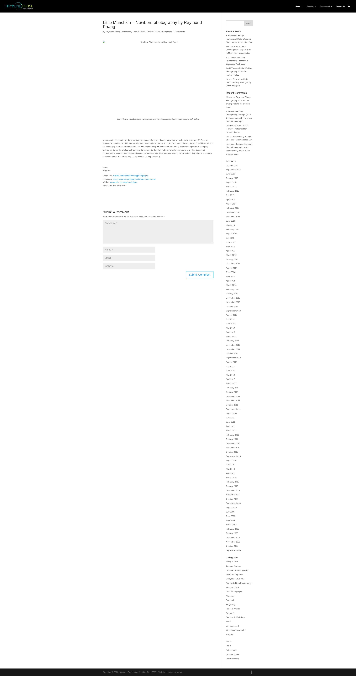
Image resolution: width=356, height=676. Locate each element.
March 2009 (231, 524)
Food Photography (234, 592)
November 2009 (233, 495)
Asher (179, 672)
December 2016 (233, 212)
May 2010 (230, 469)
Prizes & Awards (233, 609)
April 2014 (230, 281)
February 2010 (232, 482)
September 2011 (233, 409)
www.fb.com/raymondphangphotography (130, 175)
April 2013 (230, 332)
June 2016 (230, 221)
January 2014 (232, 293)
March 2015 (231, 255)
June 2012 (230, 371)
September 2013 (233, 311)
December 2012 (233, 345)
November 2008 (233, 542)
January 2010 (232, 486)
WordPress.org (232, 659)
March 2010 (231, 478)
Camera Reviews (233, 566)
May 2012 (230, 375)
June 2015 (230, 242)
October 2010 (232, 452)
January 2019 (232, 178)
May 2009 (230, 520)
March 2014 (231, 285)
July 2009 (230, 512)
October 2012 (232, 353)
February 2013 (232, 341)
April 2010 (230, 473)
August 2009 (231, 507)
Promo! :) (230, 613)
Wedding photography (235, 630)
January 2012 (232, 392)
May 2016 (230, 225)
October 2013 (232, 306)
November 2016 (233, 216)
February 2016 (232, 229)
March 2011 (231, 430)
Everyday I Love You (235, 579)
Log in (228, 646)
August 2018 (231, 182)
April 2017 (230, 199)
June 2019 (230, 174)
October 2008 (232, 546)
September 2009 (233, 503)
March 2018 (231, 186)
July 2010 (230, 465)
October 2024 (232, 165)
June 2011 (230, 422)
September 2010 (233, 456)
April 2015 (230, 251)
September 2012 (233, 358)
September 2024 (233, 169)
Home (298, 6)
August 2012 (231, 362)
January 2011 (232, 439)
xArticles (229, 634)
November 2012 (233, 349)
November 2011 (233, 400)
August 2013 (231, 315)
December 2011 (233, 396)
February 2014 (232, 289)
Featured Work (232, 587)
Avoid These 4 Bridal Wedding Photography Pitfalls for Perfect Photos (239, 71)
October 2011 (232, 405)
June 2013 (230, 323)
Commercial (325, 6)
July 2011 (230, 418)
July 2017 (230, 195)
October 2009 (232, 499)
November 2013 (233, 302)
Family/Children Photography (159, 32)
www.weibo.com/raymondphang (124, 182)
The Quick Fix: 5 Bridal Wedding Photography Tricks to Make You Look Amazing (238, 49)
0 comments (179, 32)
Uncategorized (232, 626)
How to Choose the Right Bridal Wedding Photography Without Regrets (238, 82)
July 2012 (230, 366)
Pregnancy (230, 604)
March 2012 (231, 383)
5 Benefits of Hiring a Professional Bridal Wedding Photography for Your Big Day (239, 38)
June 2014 (230, 272)
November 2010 (233, 447)
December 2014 (233, 264)
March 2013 (231, 336)
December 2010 (233, 443)
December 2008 (233, 537)
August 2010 (231, 460)
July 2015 (230, 238)
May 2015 (230, 246)
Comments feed (233, 654)
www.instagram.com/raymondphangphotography (134, 179)
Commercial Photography (237, 570)
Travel (228, 621)
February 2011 (232, 435)
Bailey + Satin (232, 562)
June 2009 (230, 516)
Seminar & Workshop (235, 617)
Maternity (230, 596)
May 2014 (230, 276)
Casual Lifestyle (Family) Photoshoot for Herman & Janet (237, 128)
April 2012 (230, 379)
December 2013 (233, 298)
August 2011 (231, 413)
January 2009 (232, 533)
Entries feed (231, 650)
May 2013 (230, 328)
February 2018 (232, 191)
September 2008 (233, 550)
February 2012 (232, 388)
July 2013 (230, 319)
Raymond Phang (233, 144)
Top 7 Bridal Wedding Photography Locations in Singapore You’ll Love (237, 60)
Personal (230, 600)
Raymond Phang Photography (119, 32)
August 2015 (231, 234)
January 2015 (232, 259)
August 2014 (231, 268)
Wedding (310, 6)
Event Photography (234, 574)
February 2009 (232, 529)
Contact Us (340, 6)
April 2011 (230, 426)
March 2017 (231, 204)
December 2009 (233, 490)
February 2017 (232, 208)
